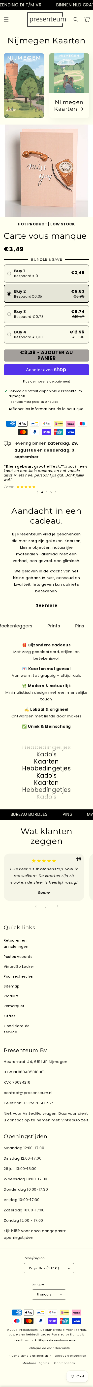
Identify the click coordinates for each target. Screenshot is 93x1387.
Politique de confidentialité (49, 1348)
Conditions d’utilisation (29, 1356)
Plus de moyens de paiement (46, 381)
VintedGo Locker (19, 966)
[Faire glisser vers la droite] (57, 906)
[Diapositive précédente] (37, 492)
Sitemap (11, 986)
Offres (10, 1016)
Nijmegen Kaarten (68, 105)
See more (46, 605)
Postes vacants (18, 956)
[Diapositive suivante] (55, 492)
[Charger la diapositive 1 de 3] (42, 492)
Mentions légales (36, 1363)
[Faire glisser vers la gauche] (35, 906)
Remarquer (14, 1006)
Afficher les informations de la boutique (46, 408)
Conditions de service (17, 1029)
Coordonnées (64, 1363)
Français (44, 1294)
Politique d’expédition (69, 1356)
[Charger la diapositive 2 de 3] (46, 492)
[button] (6, 19)
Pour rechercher (19, 976)
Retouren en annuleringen (16, 943)
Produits (11, 996)
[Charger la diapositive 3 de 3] (51, 492)
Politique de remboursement (57, 1340)
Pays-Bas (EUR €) (44, 1268)
